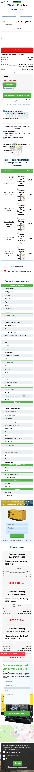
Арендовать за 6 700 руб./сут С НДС (17, 95)
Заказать (9, 84)
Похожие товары (26, 16)
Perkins (7, 408)
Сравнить (18, 28)
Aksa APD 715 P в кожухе (9, 209)
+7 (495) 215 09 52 (13, 5)
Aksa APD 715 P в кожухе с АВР (9, 224)
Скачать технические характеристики (19, 271)
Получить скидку (8, 88)
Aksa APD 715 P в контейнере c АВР (9, 253)
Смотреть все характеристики (22, 73)
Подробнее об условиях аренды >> (18, 105)
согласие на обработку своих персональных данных (17, 540)
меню (6, 2)
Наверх (29, 2)
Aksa (6, 292)
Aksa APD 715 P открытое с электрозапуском (8, 180)
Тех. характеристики (9, 16)
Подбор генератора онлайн (12, 654)
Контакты (26, 5)
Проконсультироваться (17, 713)
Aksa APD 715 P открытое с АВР (9, 195)
